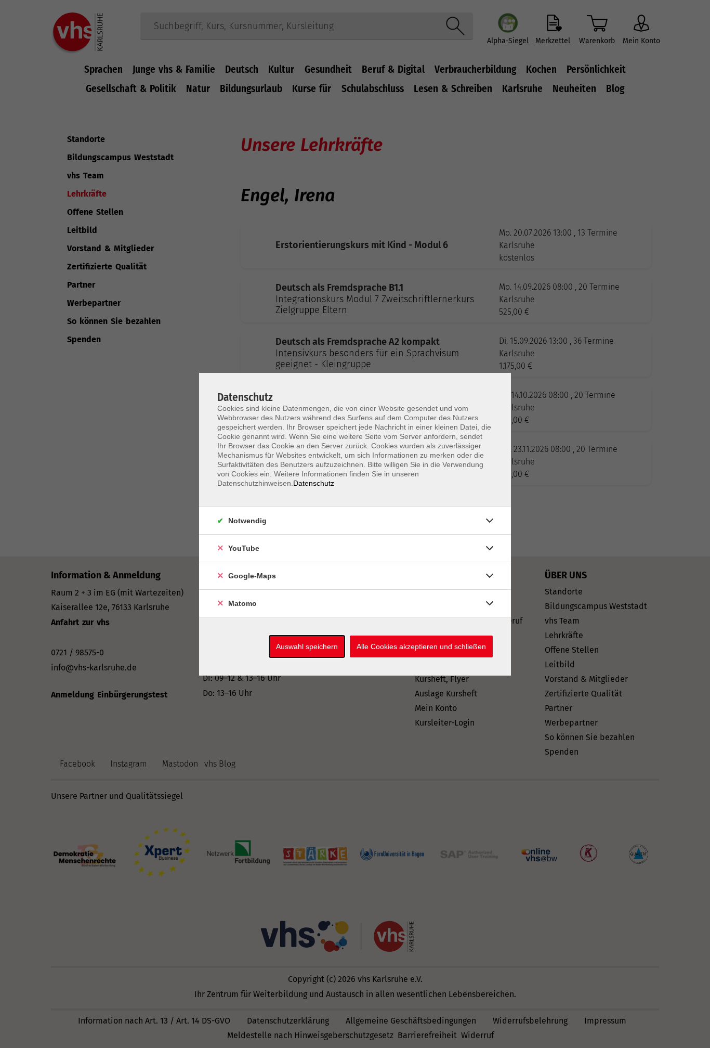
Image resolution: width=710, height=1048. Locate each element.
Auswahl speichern (307, 646)
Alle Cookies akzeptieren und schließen (421, 646)
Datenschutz (313, 483)
